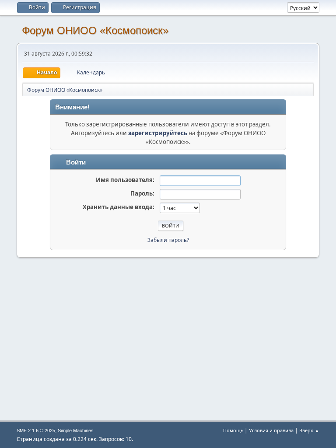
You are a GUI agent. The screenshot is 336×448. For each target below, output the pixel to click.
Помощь (233, 430)
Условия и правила (271, 430)
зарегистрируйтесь (157, 133)
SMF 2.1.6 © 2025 (36, 430)
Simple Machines (76, 430)
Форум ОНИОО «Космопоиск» (95, 30)
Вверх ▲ (309, 430)
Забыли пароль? (168, 240)
